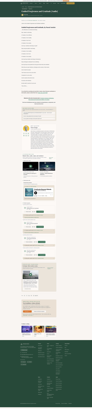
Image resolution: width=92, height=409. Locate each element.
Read (23, 336)
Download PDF (40, 211)
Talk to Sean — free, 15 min (27, 315)
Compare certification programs (39, 311)
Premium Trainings (59, 345)
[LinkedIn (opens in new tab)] (28, 133)
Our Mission (40, 379)
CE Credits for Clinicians (58, 360)
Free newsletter (63, 3)
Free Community (49, 381)
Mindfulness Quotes (41, 352)
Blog (44, 3)
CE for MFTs (58, 368)
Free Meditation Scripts (49, 349)
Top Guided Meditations (40, 348)
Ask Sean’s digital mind (33, 20)
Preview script (28, 211)
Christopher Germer (28, 288)
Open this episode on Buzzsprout (29, 198)
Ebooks (48, 353)
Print (34, 211)
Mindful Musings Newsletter (49, 384)
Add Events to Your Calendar (41, 387)
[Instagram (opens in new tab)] (26, 135)
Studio (58, 3)
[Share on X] (25, 295)
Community (24, 364)
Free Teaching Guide (50, 358)
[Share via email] (31, 295)
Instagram (24, 361)
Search (66, 355)
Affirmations (40, 350)
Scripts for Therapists (50, 360)
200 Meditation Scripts (58, 353)
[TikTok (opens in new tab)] (28, 135)
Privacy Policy (58, 379)
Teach (36, 3)
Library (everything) (68, 353)
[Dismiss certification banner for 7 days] (73, 0)
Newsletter (66, 351)
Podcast (66, 345)
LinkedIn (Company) (50, 388)
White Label (40, 392)
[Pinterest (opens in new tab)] (24, 135)
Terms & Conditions (59, 381)
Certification (27, 311)
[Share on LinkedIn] (29, 295)
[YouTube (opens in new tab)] (26, 133)
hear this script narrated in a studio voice (32, 217)
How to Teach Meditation (49, 356)
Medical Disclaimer (59, 385)
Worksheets (49, 351)
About (47, 3)
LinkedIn (30, 361)
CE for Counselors (59, 366)
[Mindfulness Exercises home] (24, 3)
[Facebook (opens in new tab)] (24, 133)
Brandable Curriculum (59, 355)
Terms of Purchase (59, 383)
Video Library (67, 349)
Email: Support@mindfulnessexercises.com (50, 394)
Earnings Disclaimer (59, 387)
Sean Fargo (34, 127)
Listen (40, 3)
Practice (31, 3)
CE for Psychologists (59, 362)
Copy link (36, 295)
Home (23, 6)
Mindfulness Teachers (40, 382)
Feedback (39, 394)
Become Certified (71, 3)
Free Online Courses (41, 356)
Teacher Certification (59, 347)
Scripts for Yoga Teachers (49, 363)
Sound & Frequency (41, 354)
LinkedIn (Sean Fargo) (49, 391)
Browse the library (51, 158)
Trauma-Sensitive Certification (58, 350)
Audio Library (40, 345)
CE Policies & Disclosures (58, 373)
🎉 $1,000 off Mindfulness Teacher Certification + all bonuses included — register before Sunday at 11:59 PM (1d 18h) (46, 0)
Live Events (40, 384)
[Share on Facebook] (27, 295)
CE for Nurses (58, 370)
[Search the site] (51, 3)
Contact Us (48, 379)
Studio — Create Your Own (50, 346)
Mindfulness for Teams (40, 390)
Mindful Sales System (59, 357)
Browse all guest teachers (50, 268)
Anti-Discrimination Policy (59, 390)
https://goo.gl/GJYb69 (42, 92)
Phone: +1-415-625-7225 (50, 398)
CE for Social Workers (59, 364)
